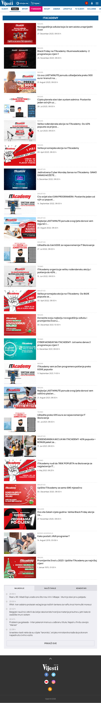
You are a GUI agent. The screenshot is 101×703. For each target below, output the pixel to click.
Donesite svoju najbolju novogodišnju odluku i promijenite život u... (62, 319)
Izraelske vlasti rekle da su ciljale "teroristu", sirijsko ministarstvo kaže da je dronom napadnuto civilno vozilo (48, 634)
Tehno (40, 266)
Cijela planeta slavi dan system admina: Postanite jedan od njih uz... (64, 101)
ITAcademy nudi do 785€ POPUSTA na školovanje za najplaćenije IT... (64, 465)
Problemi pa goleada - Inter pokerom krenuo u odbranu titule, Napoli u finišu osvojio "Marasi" (49, 623)
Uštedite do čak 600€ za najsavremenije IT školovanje (65, 245)
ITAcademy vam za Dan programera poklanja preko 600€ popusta (64, 368)
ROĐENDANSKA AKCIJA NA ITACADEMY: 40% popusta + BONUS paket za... (66, 441)
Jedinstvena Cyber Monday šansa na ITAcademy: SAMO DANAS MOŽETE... (67, 174)
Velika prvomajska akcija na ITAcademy (58, 148)
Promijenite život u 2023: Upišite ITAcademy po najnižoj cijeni (67, 562)
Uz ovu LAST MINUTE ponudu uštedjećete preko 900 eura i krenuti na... (65, 77)
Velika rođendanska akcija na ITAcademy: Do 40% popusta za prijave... (63, 125)
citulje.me (24, 3)
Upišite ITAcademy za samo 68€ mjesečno (59, 487)
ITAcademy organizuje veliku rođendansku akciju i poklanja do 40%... (64, 271)
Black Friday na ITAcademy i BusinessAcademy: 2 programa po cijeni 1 (63, 52)
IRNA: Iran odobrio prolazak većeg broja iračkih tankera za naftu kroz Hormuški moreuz (50, 604)
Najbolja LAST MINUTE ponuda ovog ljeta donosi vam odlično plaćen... (65, 392)
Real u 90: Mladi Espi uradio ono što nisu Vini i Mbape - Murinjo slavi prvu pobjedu (47, 597)
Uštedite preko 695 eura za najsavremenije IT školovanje (61, 416)
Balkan (40, 509)
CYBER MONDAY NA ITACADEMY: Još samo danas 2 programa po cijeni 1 (64, 344)
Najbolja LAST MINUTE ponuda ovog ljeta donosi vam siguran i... (65, 222)
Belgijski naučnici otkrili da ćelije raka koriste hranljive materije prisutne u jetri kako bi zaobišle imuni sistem (49, 613)
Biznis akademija (45, 533)
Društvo (41, 169)
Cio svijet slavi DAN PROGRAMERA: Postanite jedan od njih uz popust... (66, 198)
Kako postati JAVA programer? (53, 536)
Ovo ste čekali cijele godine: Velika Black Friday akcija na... (65, 513)
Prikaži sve (50, 643)
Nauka (40, 24)
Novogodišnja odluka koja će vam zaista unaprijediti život (65, 28)
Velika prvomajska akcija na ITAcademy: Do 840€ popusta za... (63, 295)
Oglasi (36, 3)
